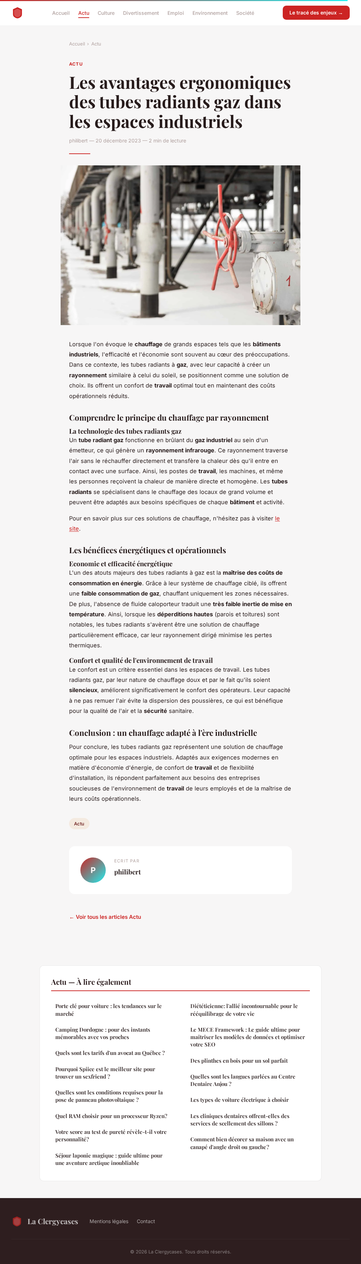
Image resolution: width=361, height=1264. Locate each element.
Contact (146, 1221)
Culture (106, 13)
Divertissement (141, 13)
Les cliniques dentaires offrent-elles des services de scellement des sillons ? (239, 1119)
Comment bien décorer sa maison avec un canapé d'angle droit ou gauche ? (242, 1143)
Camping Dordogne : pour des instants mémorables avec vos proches (102, 1033)
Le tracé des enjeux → (316, 13)
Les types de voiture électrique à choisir (239, 1099)
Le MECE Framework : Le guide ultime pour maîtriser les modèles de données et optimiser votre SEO (247, 1037)
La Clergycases (52, 1221)
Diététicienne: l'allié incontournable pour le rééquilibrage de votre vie (244, 1009)
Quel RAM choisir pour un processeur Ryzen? (111, 1115)
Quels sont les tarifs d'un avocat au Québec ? (110, 1052)
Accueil (61, 13)
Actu (83, 13)
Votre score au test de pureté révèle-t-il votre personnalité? (111, 1135)
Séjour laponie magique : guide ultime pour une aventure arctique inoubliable (109, 1159)
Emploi (175, 13)
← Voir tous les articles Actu (105, 917)
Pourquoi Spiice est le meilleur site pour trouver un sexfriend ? (105, 1072)
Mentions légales (109, 1221)
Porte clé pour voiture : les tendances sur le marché (108, 1009)
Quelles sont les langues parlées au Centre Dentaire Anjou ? (242, 1080)
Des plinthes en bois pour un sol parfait (239, 1060)
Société (245, 13)
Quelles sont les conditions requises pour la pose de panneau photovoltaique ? (109, 1096)
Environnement (210, 13)
